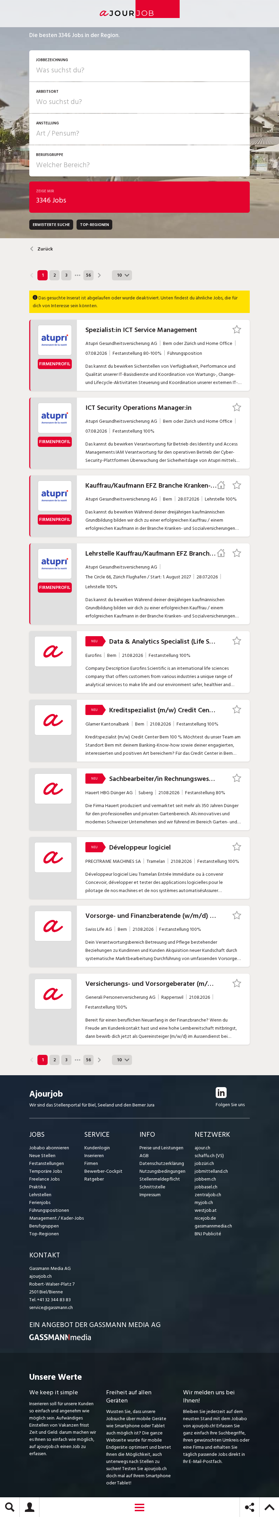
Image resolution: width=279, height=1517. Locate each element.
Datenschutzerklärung (162, 1163)
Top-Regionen (44, 1234)
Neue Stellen (42, 1155)
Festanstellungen (46, 1163)
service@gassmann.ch (51, 1307)
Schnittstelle (152, 1187)
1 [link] (43, 275)
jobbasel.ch (206, 1187)
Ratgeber (94, 1179)
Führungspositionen (49, 1210)
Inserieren (94, 1155)
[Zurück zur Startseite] (60, 1339)
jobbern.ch (205, 1179)
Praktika (37, 1187)
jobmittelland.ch (211, 1171)
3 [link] (66, 275)
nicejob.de (205, 1218)
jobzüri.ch (204, 1163)
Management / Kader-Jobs (56, 1218)
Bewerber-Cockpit (103, 1171)
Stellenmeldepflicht (160, 1179)
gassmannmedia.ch (213, 1226)
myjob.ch (204, 1202)
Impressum (150, 1195)
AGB (144, 1155)
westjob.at (206, 1210)
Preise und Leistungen (161, 1148)
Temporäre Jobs (45, 1171)
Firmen (91, 1163)
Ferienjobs (39, 1202)
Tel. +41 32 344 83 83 (50, 1300)
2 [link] (54, 275)
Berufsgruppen (44, 1226)
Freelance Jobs (44, 1179)
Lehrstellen (40, 1195)
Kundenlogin (97, 1148)
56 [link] (88, 275)
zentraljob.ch (208, 1195)
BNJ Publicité (208, 1234)
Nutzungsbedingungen (162, 1171)
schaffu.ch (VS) (209, 1155)
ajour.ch (202, 1148)
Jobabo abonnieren (49, 1148)
